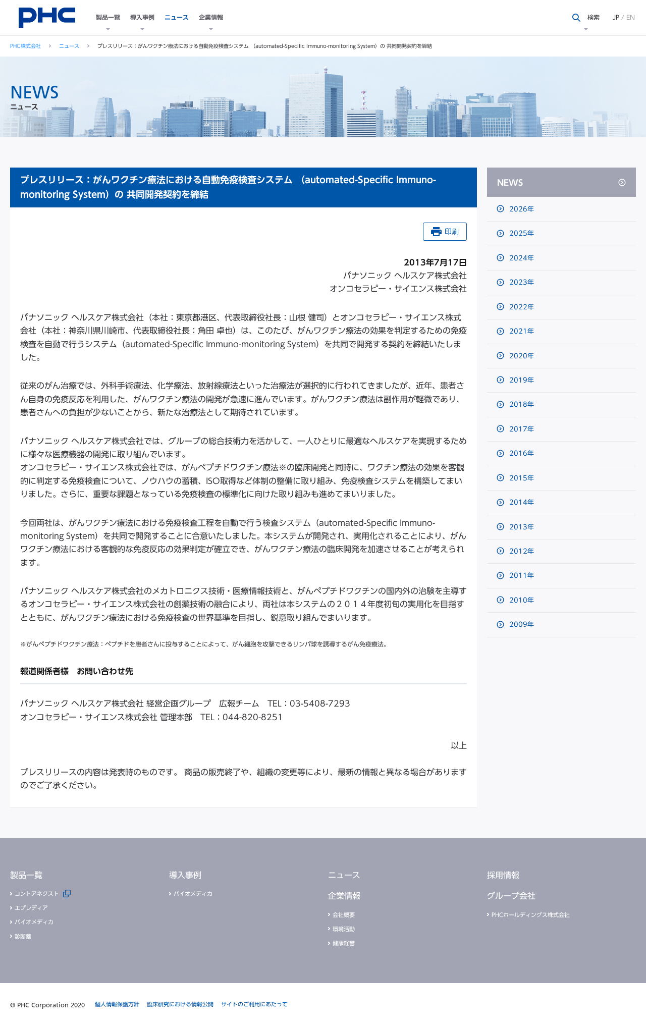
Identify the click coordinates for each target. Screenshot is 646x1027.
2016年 (520, 453)
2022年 (520, 307)
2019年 (520, 380)
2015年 (520, 478)
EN (630, 17)
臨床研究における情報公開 (180, 1004)
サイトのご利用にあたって (254, 1004)
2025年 (520, 233)
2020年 (520, 356)
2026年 (520, 209)
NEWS (510, 183)
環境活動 (344, 929)
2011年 (520, 575)
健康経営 (344, 943)
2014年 (520, 502)
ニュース (177, 17)
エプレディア (31, 907)
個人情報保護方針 (117, 1004)
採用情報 (503, 875)
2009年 (520, 624)
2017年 (520, 429)
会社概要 (344, 914)
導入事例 (142, 17)
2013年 (520, 527)
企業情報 (211, 17)
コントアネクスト (37, 893)
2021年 (520, 331)
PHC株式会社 (25, 45)
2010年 (520, 600)
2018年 (520, 404)
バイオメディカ (34, 922)
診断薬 (23, 936)
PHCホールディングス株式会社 (531, 914)
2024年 (520, 258)
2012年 (520, 551)
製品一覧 (108, 17)
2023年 (520, 282)
